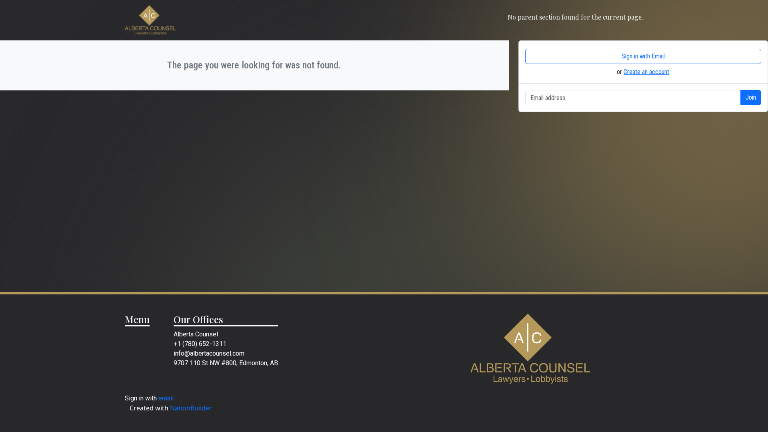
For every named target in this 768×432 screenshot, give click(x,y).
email (166, 398)
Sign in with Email (643, 56)
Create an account (646, 72)
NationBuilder (191, 408)
